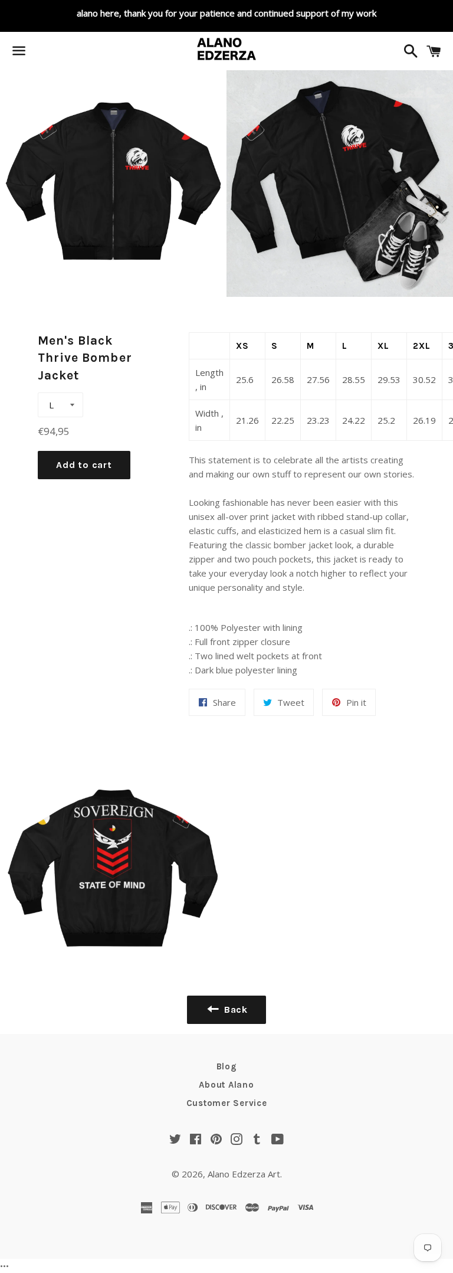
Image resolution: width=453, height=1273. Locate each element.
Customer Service (226, 1103)
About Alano (226, 1084)
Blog (226, 1066)
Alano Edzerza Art (244, 1174)
